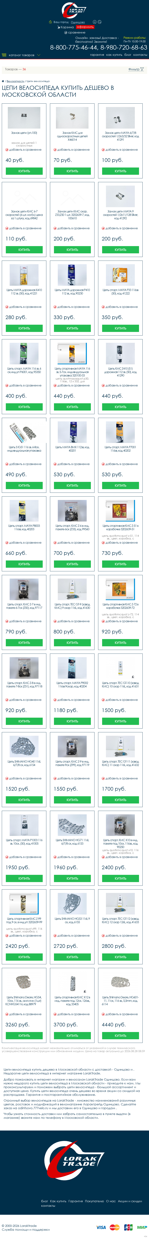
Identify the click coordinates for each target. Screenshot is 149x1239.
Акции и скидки (130, 1201)
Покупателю (94, 1201)
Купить (24, 171)
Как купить (114, 54)
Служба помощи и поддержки (26, 1229)
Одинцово (78, 22)
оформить (85, 27)
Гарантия (97, 54)
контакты (140, 54)
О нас (111, 1201)
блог (127, 54)
